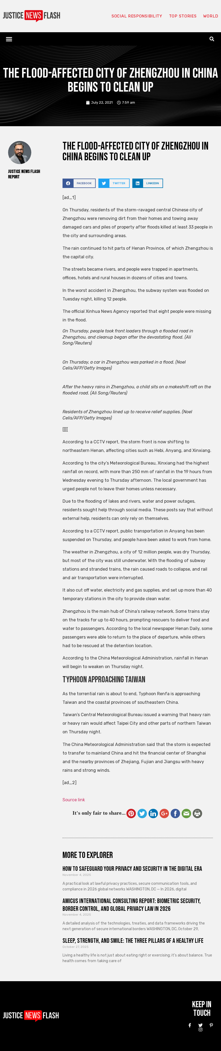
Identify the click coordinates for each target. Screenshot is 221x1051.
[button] (9, 39)
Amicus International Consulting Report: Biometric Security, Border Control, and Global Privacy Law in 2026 (132, 905)
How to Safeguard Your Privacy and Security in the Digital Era (132, 869)
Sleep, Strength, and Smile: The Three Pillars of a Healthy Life (133, 941)
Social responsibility (137, 16)
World (210, 16)
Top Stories (183, 16)
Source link (74, 799)
